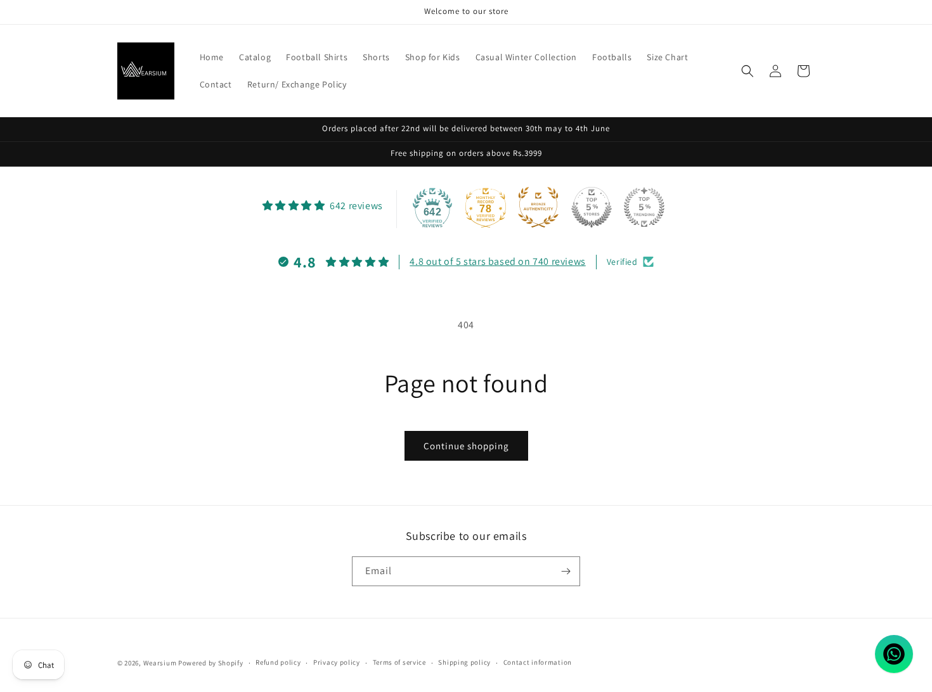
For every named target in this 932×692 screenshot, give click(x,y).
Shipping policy (464, 662)
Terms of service (399, 662)
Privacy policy (336, 662)
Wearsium (160, 662)
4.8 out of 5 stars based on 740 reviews (497, 261)
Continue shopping (466, 446)
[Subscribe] (565, 571)
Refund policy (278, 662)
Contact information (537, 662)
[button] (747, 71)
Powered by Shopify (210, 662)
